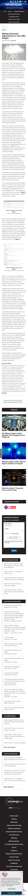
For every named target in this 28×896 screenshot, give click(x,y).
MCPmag (14, 838)
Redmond (14, 850)
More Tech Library (9, 747)
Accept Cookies (11, 893)
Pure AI (14, 847)
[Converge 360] (14, 802)
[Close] (21, 872)
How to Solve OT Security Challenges (14, 743)
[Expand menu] (25, 2)
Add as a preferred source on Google (14, 7)
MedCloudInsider (14, 841)
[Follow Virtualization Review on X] (13, 1)
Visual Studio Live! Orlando (11, 673)
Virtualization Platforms (14, 19)
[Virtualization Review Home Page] (14, 5)
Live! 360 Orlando (9, 637)
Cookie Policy (9, 885)
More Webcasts (9, 787)
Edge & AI (10, 11)
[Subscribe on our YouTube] (9, 509)
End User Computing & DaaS (14, 14)
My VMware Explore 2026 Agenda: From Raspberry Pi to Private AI (13, 435)
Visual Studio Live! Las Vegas (12, 701)
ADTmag (14, 819)
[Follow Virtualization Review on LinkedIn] (11, 1)
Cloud (5, 11)
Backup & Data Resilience (14, 22)
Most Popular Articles (11, 560)
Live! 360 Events (14, 835)
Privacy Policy (15, 533)
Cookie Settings (11, 888)
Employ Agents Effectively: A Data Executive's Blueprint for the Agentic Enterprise (14, 721)
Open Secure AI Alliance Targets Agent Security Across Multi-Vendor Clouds (14, 591)
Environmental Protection (14, 831)
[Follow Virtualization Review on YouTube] (20, 1)
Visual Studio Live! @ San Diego (13, 605)
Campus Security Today (14, 825)
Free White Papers (10, 716)
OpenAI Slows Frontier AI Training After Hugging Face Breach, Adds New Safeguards (13, 565)
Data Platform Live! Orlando (12, 666)
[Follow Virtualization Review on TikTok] (15, 1)
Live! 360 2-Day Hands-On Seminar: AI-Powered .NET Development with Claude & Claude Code (14, 681)
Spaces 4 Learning (14, 860)
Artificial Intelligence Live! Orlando (13, 644)
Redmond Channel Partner (14, 854)
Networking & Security (14, 16)
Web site (4, 393)
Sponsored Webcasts (11, 754)
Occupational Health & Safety (14, 844)
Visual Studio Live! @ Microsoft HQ (14, 707)
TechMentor (14, 863)
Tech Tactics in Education (14, 866)
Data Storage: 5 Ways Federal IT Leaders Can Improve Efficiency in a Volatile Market (14, 736)
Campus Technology (14, 828)
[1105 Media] (14, 808)
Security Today (14, 857)
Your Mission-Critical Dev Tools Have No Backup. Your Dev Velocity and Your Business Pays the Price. (14, 772)
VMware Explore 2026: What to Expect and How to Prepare (14, 463)
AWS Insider (14, 822)
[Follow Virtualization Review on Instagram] (18, 1)
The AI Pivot (14, 869)
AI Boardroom (14, 816)
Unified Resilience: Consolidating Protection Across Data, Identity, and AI (14, 780)
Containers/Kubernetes (19, 11)
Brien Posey (6, 40)
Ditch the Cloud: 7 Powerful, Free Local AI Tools (12, 489)
